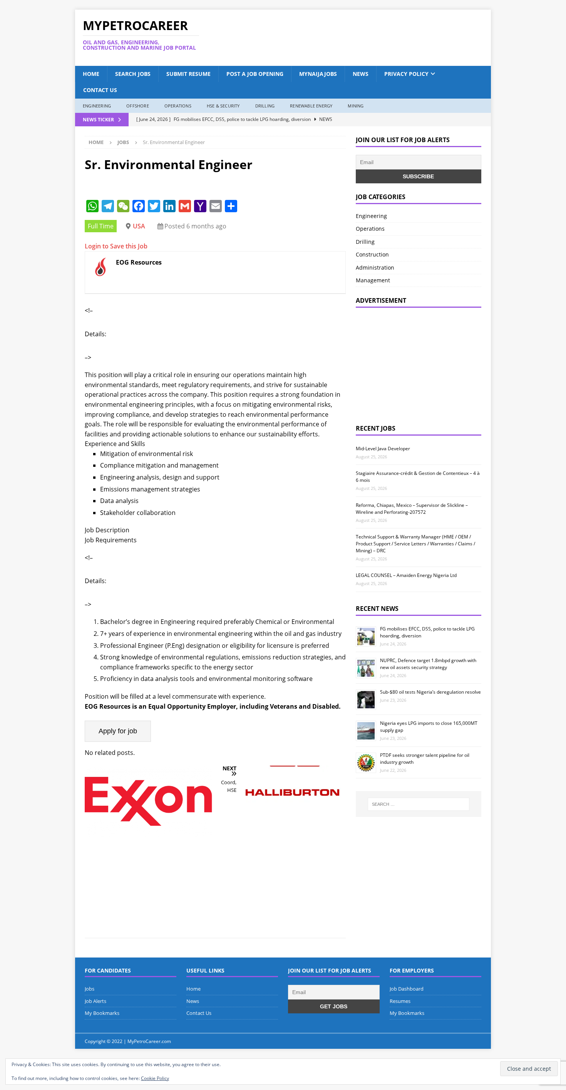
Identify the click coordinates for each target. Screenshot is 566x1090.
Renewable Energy (311, 106)
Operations (177, 106)
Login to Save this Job (116, 246)
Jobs (89, 988)
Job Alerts (95, 1001)
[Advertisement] (357, 37)
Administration (375, 267)
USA (139, 226)
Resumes (400, 1001)
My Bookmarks (102, 1013)
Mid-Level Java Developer (383, 448)
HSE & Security (223, 106)
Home (91, 73)
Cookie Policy (155, 1078)
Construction (372, 254)
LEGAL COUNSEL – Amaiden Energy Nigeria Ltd (406, 575)
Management (373, 280)
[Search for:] (418, 804)
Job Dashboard (407, 988)
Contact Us (100, 90)
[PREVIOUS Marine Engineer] (148, 847)
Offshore (137, 106)
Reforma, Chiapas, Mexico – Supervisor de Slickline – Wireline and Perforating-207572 (412, 508)
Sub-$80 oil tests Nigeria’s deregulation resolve (430, 692)
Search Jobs (133, 73)
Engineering (97, 106)
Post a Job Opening (254, 73)
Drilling (265, 106)
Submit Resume (188, 73)
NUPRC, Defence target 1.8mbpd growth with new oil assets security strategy (428, 664)
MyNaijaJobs (318, 73)
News (360, 73)
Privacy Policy (406, 73)
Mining (355, 106)
